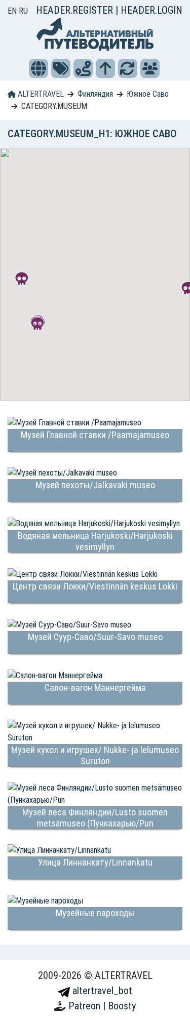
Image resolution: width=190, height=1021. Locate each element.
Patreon (85, 1006)
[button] (38, 68)
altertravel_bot (101, 991)
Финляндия (95, 94)
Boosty (122, 1006)
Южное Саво (148, 94)
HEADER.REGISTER (76, 10)
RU (23, 11)
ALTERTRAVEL (40, 94)
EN (13, 11)
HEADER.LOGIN (151, 10)
